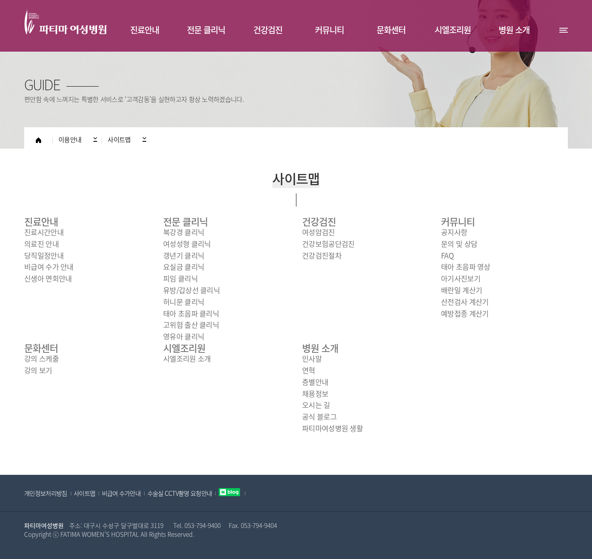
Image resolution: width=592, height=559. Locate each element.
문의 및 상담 (459, 243)
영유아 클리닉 (183, 336)
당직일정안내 (44, 255)
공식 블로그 (319, 416)
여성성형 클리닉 (187, 243)
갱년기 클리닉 (183, 255)
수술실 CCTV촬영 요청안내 (179, 493)
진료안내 (41, 221)
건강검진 (319, 221)
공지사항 (454, 232)
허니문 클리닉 (183, 301)
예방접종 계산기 (465, 313)
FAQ (447, 255)
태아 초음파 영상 (466, 266)
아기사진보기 (460, 278)
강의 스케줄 (41, 358)
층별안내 (315, 382)
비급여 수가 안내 (49, 266)
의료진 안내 (41, 243)
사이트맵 (84, 493)
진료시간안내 (44, 232)
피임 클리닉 (180, 278)
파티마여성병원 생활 (332, 428)
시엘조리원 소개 (187, 358)
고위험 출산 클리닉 (191, 324)
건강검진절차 (322, 255)
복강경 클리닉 (183, 232)
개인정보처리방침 (45, 493)
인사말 (312, 358)
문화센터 (41, 348)
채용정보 (315, 393)
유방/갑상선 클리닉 (191, 290)
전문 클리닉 (185, 221)
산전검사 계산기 (465, 301)
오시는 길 (316, 405)
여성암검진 (318, 232)
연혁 (308, 370)
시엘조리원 (184, 348)
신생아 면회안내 (48, 278)
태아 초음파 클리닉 (191, 313)
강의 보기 (38, 370)
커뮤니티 (458, 221)
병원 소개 (320, 348)
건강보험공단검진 (328, 243)
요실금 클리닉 (183, 266)
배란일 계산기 (461, 290)
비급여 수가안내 (121, 493)
